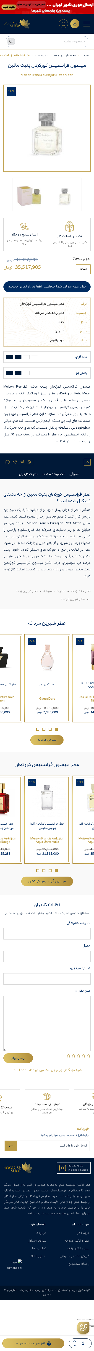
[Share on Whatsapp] (29, 462)
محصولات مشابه (53, 474)
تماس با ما (39, 1248)
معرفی (74, 474)
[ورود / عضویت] (74, 23)
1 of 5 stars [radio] (88, 1056)
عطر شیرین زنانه (27, 591)
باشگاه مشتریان (78, 1264)
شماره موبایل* (80, 968)
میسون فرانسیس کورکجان (47, 881)
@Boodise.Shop (78, 1170)
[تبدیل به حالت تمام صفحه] (88, 1319)
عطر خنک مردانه (54, 591)
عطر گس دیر (47, 684)
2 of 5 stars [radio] (83, 1056)
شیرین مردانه (47, 740)
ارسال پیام (18, 1058)
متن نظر (83, 991)
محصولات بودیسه (64, 55)
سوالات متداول (37, 1241)
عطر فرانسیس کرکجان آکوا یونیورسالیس (47, 826)
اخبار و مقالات (37, 1256)
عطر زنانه (57, 313)
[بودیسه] (17, 23)
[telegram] (22, 462)
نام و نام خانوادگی (78, 923)
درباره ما (41, 1233)
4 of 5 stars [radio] (73, 1056)
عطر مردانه (41, 55)
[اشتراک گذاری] (83, 1319)
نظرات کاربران (28, 474)
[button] (56, 729)
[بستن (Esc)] (79, 1319)
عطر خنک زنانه (81, 591)
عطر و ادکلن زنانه (78, 1248)
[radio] (83, 269)
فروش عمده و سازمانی (74, 1256)
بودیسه (86, 55)
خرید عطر (83, 1233)
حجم (86, 259)
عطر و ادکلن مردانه (77, 1241)
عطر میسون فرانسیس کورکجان (42, 304)
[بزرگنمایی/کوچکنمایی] (92, 1319)
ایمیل (87, 945)
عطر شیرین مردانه (73, 599)
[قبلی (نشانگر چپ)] (92, 1326)
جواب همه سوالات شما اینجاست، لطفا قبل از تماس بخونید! (47, 287)
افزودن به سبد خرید (30, 1343)
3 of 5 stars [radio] (78, 1056)
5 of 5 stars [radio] (68, 1056)
